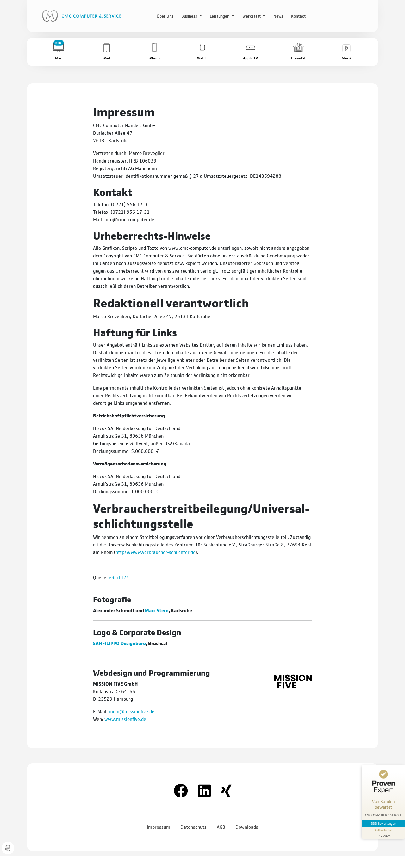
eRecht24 (119, 577)
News (278, 16)
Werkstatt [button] (252, 16)
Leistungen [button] (220, 16)
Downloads (246, 826)
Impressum (158, 826)
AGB (221, 826)
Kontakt (298, 16)
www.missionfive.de (125, 719)
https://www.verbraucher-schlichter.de (155, 552)
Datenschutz (193, 826)
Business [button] (189, 16)
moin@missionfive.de (131, 711)
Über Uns (165, 16)
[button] (58, 52)
